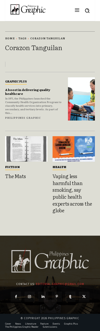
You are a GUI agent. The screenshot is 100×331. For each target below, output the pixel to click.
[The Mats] (26, 149)
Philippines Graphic (23, 117)
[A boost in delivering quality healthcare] (81, 99)
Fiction (12, 167)
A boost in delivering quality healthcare (27, 91)
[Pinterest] (57, 297)
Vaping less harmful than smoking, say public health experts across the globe (72, 193)
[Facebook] (16, 297)
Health (59, 167)
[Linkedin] (43, 297)
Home (10, 38)
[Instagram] (30, 297)
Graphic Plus (16, 81)
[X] (84, 297)
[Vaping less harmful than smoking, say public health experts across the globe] (74, 149)
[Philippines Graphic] (28, 9)
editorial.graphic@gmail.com (60, 284)
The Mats (15, 176)
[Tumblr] (70, 297)
